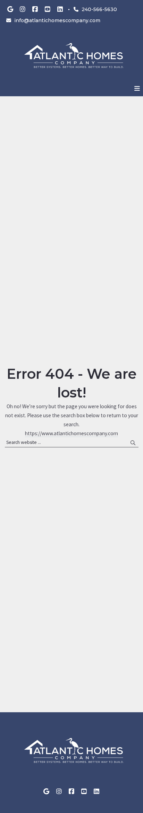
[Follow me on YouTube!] (47, 9)
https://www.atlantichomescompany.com (71, 433)
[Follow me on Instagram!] (22, 9)
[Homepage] (71, 56)
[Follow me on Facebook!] (35, 9)
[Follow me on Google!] (10, 9)
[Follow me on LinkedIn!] (60, 9)
